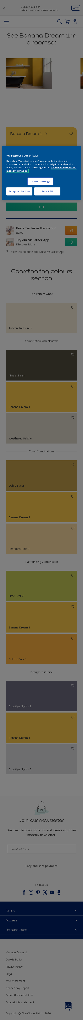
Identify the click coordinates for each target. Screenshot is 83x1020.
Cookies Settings (40, 181)
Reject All (47, 191)
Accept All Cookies (19, 191)
